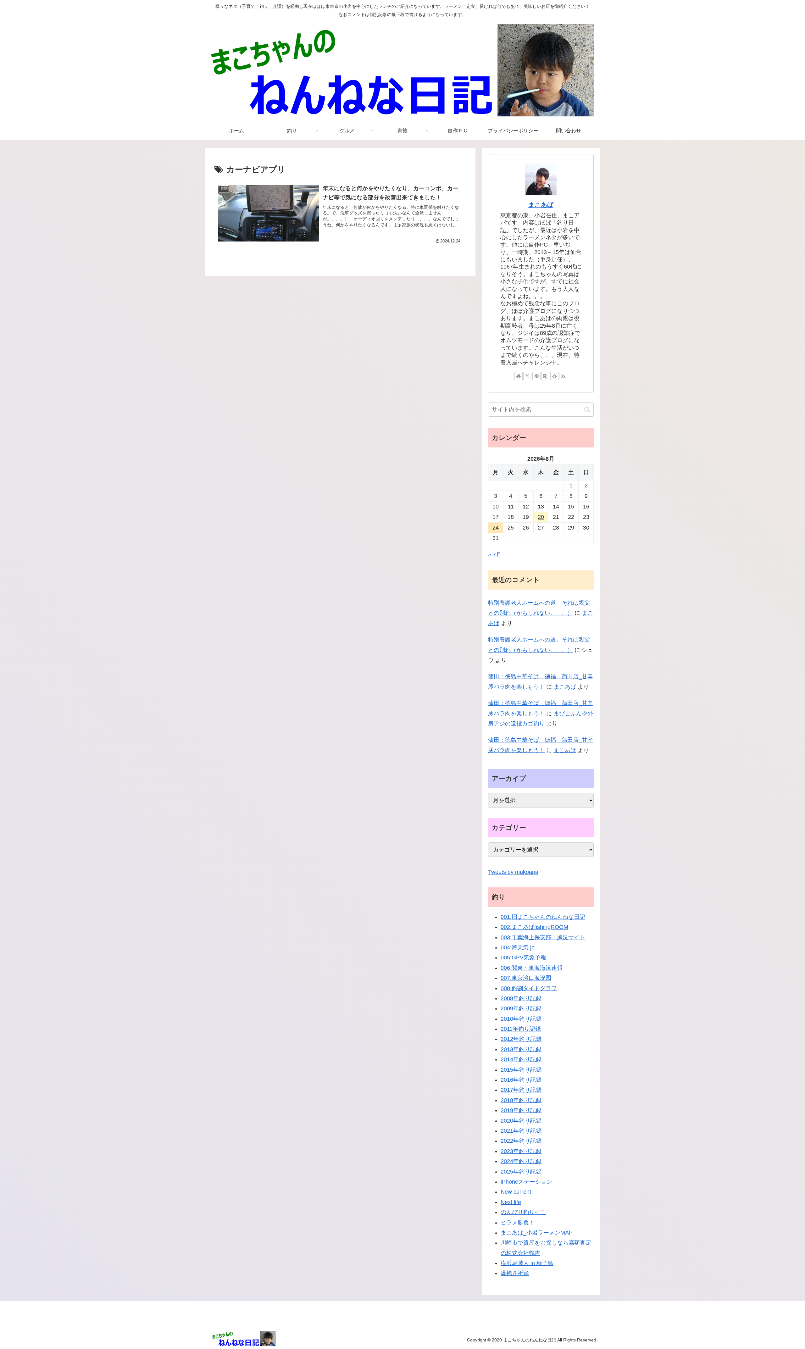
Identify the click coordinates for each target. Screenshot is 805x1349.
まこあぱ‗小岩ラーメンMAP (537, 1233)
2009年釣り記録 (521, 1008)
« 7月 (495, 555)
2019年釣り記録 (521, 1110)
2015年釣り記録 (521, 1070)
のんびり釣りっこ (523, 1212)
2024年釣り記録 (521, 1161)
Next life (511, 1202)
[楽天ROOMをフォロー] (545, 376)
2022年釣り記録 (521, 1141)
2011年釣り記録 (521, 1029)
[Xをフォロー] (527, 376)
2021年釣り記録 (521, 1131)
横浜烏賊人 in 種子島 (527, 1263)
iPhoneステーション (526, 1182)
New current (516, 1192)
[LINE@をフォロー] (536, 376)
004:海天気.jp (518, 947)
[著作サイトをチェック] (518, 376)
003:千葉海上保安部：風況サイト (543, 937)
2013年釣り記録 (521, 1049)
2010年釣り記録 (521, 1019)
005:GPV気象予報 (523, 957)
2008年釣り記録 (521, 998)
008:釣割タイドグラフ (529, 988)
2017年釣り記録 (521, 1090)
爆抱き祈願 (515, 1273)
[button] (587, 409)
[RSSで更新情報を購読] (563, 376)
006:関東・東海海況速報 (532, 968)
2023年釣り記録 (521, 1151)
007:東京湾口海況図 (526, 978)
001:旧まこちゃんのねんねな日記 (543, 917)
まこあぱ (540, 204)
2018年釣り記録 (521, 1100)
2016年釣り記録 (521, 1080)
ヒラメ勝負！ (518, 1222)
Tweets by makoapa (513, 872)
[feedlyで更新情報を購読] (554, 376)
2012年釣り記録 (521, 1039)
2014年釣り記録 (521, 1059)
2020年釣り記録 (521, 1121)
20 (541, 517)
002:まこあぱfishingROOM (534, 927)
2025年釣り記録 (521, 1172)
